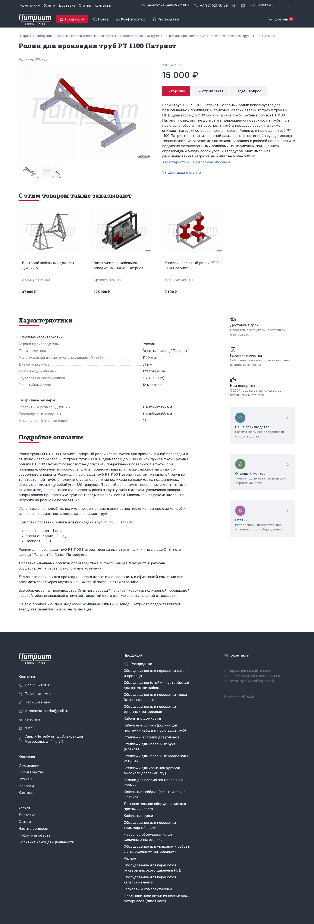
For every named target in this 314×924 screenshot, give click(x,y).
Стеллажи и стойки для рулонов (151, 737)
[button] (30, 5)
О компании (29, 765)
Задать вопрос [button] (248, 91)
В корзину (176, 91)
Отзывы (25, 779)
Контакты (102, 5)
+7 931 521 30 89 (39, 685)
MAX (29, 728)
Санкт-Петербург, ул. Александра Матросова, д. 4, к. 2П (54, 739)
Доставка (67, 5)
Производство (31, 772)
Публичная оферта (34, 835)
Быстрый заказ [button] (210, 91)
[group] (29, 171)
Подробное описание (211, 162)
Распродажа (141, 664)
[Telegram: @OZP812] (234, 5)
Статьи (85, 5)
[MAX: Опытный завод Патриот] (243, 5)
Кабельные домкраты (142, 718)
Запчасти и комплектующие (148, 889)
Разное (130, 858)
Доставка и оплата (184, 172)
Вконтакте (239, 655)
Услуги (49, 5)
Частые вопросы (33, 828)
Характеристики (176, 162)
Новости (26, 786)
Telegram (32, 719)
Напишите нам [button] (37, 702)
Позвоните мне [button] (38, 694)
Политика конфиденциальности (46, 842)
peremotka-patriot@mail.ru (46, 711)
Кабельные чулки (138, 816)
